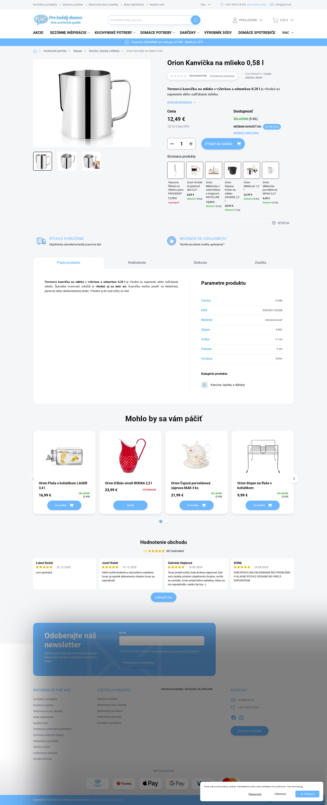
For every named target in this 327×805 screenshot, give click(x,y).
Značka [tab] (260, 262)
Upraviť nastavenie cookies (107, 799)
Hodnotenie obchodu (163, 542)
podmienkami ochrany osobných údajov (176, 651)
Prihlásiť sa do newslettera (138, 662)
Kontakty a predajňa (45, 4)
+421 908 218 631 (249, 707)
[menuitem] (39, 32)
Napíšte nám (157, 4)
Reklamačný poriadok (45, 741)
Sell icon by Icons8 (163, 770)
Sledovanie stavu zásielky (103, 4)
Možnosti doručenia (246, 133)
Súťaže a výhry (41, 746)
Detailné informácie (179, 102)
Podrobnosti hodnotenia (222, 76)
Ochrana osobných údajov (48, 735)
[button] (161, 521)
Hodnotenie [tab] (137, 262)
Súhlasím (309, 794)
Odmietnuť (280, 794)
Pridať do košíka (218, 144)
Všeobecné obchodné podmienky (52, 728)
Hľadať (196, 20)
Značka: (253, 77)
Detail (130, 505)
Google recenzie (42, 758)
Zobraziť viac (163, 597)
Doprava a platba (73, 4)
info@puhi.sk (246, 699)
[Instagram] (241, 717)
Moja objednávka (134, 4)
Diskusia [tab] (200, 262)
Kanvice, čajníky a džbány (228, 385)
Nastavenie (255, 794)
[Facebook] (233, 717)
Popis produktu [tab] (68, 262)
